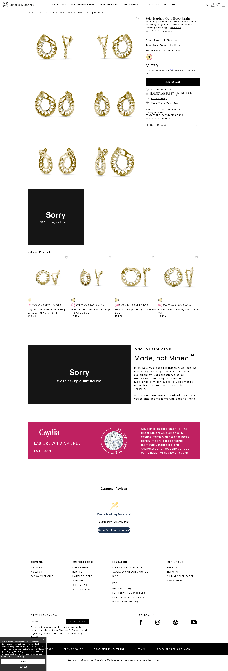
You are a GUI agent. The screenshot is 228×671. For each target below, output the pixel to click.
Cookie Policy (19, 656)
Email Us (172, 567)
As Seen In (37, 571)
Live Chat (172, 571)
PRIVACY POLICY (73, 649)
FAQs (115, 583)
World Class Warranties (165, 103)
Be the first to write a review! (114, 530)
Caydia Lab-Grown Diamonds (130, 571)
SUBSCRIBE (77, 621)
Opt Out (23, 667)
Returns (77, 571)
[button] (207, 4)
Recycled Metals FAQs (125, 601)
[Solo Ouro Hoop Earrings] (136, 277)
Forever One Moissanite (127, 567)
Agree (23, 661)
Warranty (78, 580)
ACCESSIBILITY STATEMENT (109, 649)
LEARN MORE (43, 451)
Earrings (59, 12)
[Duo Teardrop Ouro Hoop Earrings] (92, 277)
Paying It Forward (42, 576)
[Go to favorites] (218, 5)
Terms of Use (59, 633)
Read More (175, 27)
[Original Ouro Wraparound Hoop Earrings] (49, 277)
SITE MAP (140, 649)
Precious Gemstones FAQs (128, 597)
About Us (36, 567)
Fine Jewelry (44, 12)
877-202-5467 (175, 580)
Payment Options (82, 576)
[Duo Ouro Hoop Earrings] (179, 277)
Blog (115, 576)
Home (31, 12)
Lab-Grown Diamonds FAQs (128, 593)
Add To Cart (172, 81)
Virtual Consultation (180, 576)
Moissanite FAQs (122, 588)
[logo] (18, 4)
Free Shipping (159, 98)
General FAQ (80, 585)
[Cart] (222, 5)
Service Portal (81, 589)
